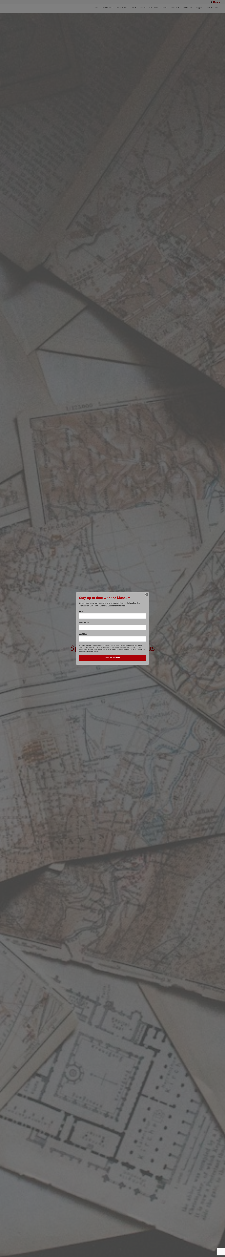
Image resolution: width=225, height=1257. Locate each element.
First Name (84, 622)
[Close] (146, 594)
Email (81, 611)
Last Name (83, 634)
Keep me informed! (112, 657)
